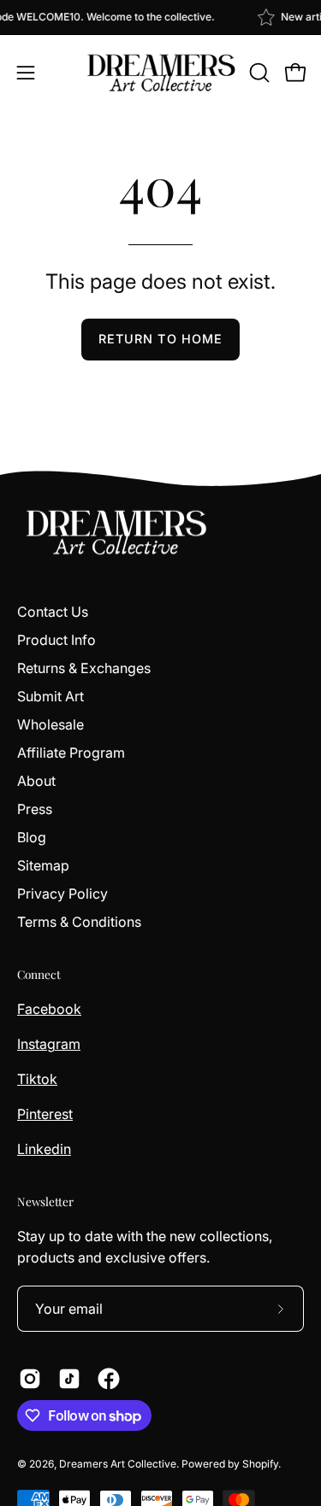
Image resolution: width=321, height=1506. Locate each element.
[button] (258, 73)
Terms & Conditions (79, 921)
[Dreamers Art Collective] (161, 72)
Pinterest (45, 1113)
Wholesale (50, 724)
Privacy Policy (62, 893)
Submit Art (50, 696)
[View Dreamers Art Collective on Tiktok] (69, 1379)
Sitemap (43, 865)
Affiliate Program (71, 752)
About (36, 780)
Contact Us (52, 611)
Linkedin (44, 1148)
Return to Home (160, 338)
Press (34, 808)
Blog (31, 837)
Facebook (49, 1008)
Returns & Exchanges (84, 668)
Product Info (56, 639)
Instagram (48, 1043)
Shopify (260, 1463)
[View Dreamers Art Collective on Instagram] (30, 1379)
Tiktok (37, 1078)
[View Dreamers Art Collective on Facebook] (109, 1379)
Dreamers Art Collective (117, 1463)
